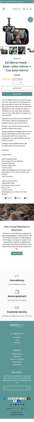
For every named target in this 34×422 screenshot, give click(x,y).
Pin (27, 198)
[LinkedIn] (23, 404)
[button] (27, 9)
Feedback (17, 357)
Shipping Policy (17, 354)
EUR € (22, 408)
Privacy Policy (17, 362)
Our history (17, 337)
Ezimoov (19, 413)
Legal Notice (17, 365)
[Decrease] (13, 82)
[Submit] (29, 388)
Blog (17, 340)
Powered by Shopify (17, 415)
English (9, 408)
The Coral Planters (9, 236)
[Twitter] (16, 404)
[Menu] (4, 9)
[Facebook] (13, 404)
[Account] (24, 8)
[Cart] (30, 8)
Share (19, 198)
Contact (17, 343)
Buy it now (17, 94)
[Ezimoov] (17, 8)
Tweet (9, 198)
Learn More (17, 253)
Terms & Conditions (17, 359)
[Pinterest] (21, 404)
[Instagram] (11, 404)
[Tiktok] (18, 404)
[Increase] (20, 82)
